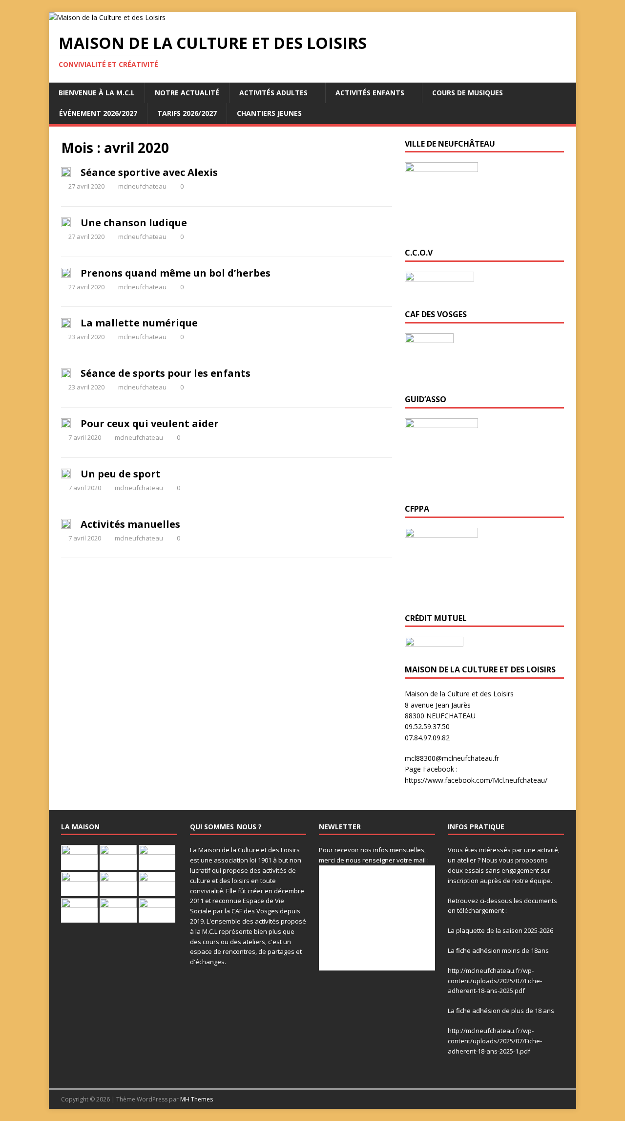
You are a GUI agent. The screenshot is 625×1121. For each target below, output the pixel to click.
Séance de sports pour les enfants (165, 373)
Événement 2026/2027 (98, 113)
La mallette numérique (139, 322)
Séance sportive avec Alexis (149, 172)
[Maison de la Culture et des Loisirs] (107, 17)
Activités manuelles (130, 524)
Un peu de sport (121, 473)
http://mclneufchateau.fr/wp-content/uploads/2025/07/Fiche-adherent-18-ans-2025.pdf (495, 980)
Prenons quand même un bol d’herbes (176, 273)
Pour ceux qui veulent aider (150, 423)
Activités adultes (273, 92)
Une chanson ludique (134, 222)
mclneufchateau (142, 186)
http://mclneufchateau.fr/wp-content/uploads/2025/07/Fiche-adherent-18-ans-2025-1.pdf (495, 1041)
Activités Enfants (369, 92)
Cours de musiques (467, 92)
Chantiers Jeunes (269, 113)
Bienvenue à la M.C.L (97, 92)
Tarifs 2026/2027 (187, 113)
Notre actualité (187, 92)
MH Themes (196, 1099)
